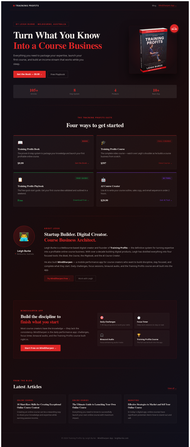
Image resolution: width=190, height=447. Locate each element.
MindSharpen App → (168, 5)
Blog (154, 5)
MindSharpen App (105, 438)
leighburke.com (122, 438)
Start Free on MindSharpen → (40, 348)
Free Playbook (58, 74)
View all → (172, 388)
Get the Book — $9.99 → (29, 74)
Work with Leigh (85, 278)
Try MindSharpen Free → (58, 278)
